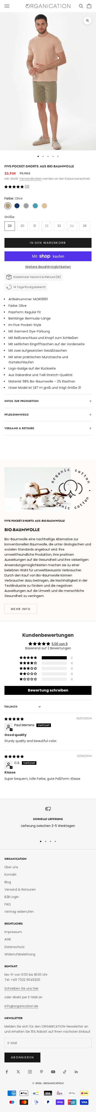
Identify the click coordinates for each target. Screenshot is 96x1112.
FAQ (7, 904)
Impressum (13, 932)
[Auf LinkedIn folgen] (76, 1072)
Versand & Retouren (20, 889)
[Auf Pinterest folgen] (41, 1072)
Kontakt (10, 874)
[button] (14, 187)
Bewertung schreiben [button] (48, 690)
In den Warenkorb (48, 243)
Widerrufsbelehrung (19, 954)
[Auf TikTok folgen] (65, 1072)
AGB (7, 939)
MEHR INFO (21, 609)
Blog (7, 882)
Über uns (11, 867)
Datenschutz (14, 947)
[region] (48, 820)
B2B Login (11, 897)
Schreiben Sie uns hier (21, 988)
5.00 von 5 (60, 644)
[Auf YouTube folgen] (53, 1072)
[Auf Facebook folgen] (6, 1072)
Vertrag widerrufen (19, 911)
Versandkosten (30, 179)
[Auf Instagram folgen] (30, 1072)
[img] (14, 719)
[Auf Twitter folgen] (18, 1072)
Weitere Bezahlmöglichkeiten (48, 267)
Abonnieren (22, 1057)
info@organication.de (21, 1006)
